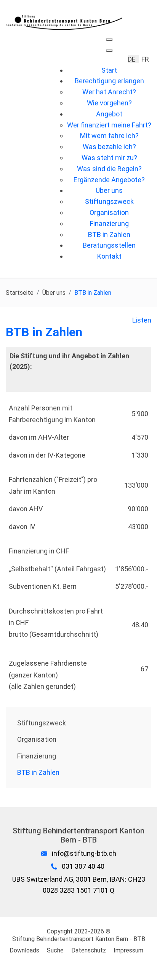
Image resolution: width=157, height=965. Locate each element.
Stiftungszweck (41, 723)
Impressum (128, 950)
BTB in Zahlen (38, 772)
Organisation (36, 739)
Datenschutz (88, 950)
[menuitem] (109, 70)
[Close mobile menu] (109, 50)
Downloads (24, 950)
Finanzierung (36, 756)
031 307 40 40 (83, 866)
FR (145, 59)
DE (132, 59)
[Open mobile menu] (109, 39)
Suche (55, 950)
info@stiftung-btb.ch (84, 853)
